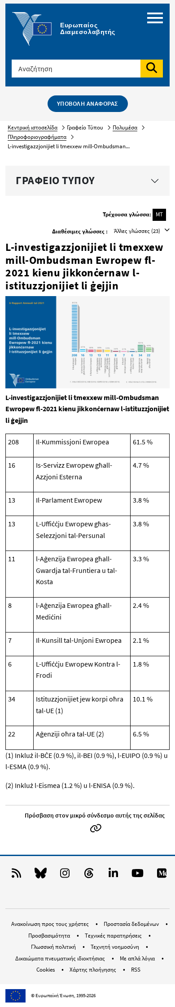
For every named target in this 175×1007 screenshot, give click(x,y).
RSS (135, 969)
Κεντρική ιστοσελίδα (32, 127)
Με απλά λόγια (138, 958)
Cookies (46, 969)
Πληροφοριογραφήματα (37, 137)
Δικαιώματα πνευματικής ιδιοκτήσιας (60, 958)
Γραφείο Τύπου (55, 180)
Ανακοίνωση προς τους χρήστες (50, 924)
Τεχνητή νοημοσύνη (115, 947)
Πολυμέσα (125, 127)
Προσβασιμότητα (49, 935)
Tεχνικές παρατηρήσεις (114, 935)
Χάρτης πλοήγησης (94, 969)
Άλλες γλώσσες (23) (138, 231)
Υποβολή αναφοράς (87, 103)
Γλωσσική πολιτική (54, 947)
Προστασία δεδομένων (132, 924)
